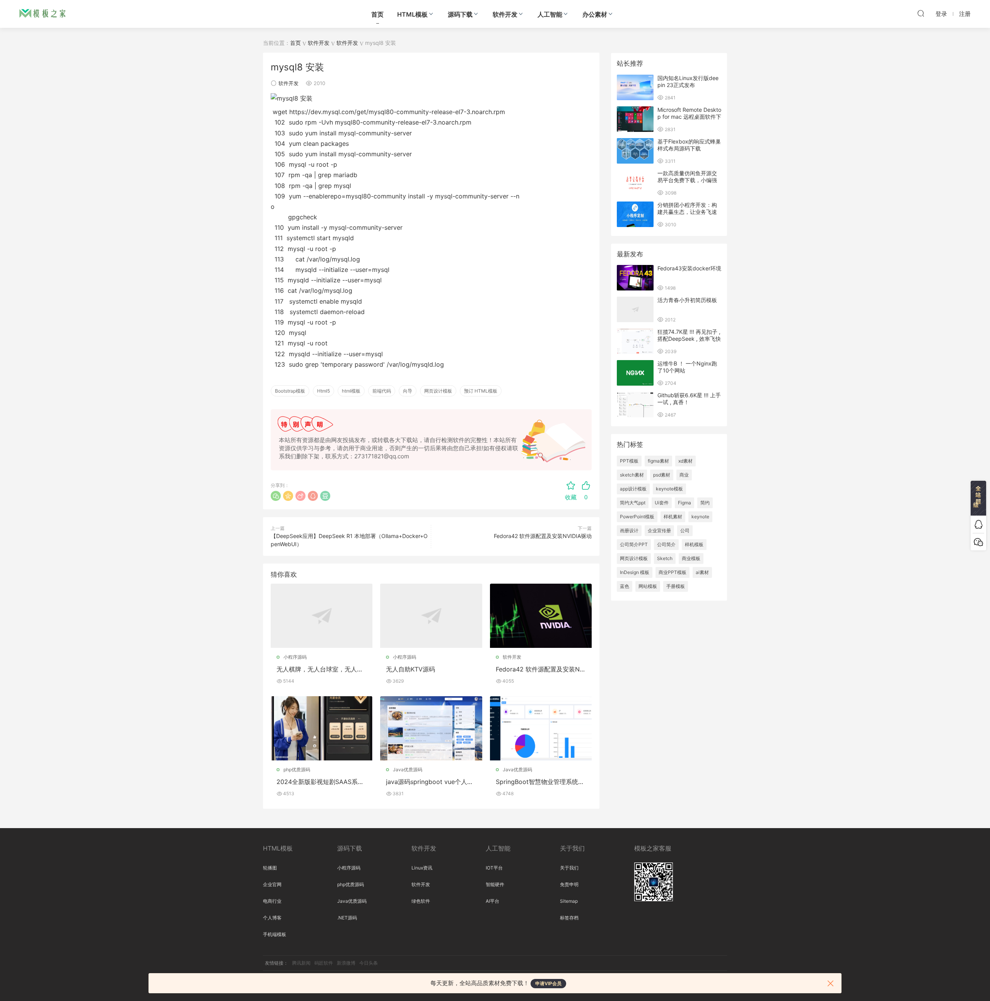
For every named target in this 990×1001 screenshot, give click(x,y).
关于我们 (569, 868)
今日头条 (368, 963)
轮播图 (270, 868)
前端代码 (381, 391)
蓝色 (624, 586)
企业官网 (272, 884)
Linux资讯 (421, 868)
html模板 (351, 391)
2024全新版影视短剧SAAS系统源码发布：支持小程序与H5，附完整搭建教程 (321, 782)
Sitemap (569, 901)
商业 (684, 475)
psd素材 (661, 475)
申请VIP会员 (548, 983)
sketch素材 (632, 475)
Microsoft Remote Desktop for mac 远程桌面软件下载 (689, 116)
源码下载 (460, 14)
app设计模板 (633, 489)
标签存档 (569, 918)
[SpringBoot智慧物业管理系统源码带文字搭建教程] (541, 728)
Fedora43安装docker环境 (689, 268)
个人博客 (272, 918)
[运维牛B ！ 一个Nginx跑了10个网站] (635, 373)
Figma (684, 503)
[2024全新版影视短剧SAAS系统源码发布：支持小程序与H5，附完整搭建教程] (321, 728)
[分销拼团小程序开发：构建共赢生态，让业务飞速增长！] (635, 214)
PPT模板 (629, 461)
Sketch (665, 558)
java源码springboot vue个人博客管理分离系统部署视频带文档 (429, 782)
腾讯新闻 (301, 963)
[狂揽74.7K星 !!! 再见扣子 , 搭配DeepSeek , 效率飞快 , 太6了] (635, 341)
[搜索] (921, 13)
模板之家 (42, 13)
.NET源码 (347, 918)
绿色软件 (420, 901)
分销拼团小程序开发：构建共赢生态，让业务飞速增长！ (687, 212)
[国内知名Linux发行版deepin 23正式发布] (635, 87)
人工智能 (550, 14)
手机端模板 (274, 934)
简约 (705, 503)
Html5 (323, 391)
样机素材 (673, 516)
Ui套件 (662, 503)
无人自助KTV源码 (410, 669)
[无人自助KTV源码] (431, 616)
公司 (685, 530)
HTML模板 (412, 14)
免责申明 (569, 884)
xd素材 (685, 461)
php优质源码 (296, 769)
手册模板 (675, 586)
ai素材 (702, 572)
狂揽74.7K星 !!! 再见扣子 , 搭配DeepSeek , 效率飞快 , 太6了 (689, 338)
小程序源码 (295, 656)
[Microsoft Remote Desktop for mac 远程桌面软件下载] (635, 119)
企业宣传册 (659, 530)
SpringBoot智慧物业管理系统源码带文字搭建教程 (540, 782)
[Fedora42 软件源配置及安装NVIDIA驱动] (541, 616)
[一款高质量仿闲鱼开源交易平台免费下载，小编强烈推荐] (635, 182)
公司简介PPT (634, 544)
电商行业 (272, 901)
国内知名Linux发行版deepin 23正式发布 (688, 81)
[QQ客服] (978, 524)
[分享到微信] (276, 496)
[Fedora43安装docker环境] (635, 277)
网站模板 (647, 586)
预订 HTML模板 (480, 391)
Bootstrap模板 (290, 391)
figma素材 (658, 461)
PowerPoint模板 (637, 516)
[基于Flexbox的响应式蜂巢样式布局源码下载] (635, 151)
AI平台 (492, 901)
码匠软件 (323, 963)
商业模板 (691, 558)
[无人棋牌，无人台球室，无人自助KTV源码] (321, 616)
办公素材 (594, 14)
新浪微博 (346, 963)
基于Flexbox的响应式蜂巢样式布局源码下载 (689, 145)
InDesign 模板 (634, 572)
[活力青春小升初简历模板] (635, 309)
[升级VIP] (978, 498)
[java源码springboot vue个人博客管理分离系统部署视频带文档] (431, 728)
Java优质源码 (407, 769)
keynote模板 (669, 489)
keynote (700, 516)
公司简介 (666, 544)
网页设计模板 (438, 391)
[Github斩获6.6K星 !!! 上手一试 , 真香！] (635, 404)
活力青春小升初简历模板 (687, 300)
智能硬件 (495, 884)
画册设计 (629, 530)
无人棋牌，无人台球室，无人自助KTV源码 (320, 669)
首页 (377, 14)
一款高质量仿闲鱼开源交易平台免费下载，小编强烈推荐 (687, 180)
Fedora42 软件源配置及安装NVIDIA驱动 (543, 536)
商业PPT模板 (672, 572)
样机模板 (694, 544)
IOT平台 (494, 868)
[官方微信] (978, 541)
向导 (407, 391)
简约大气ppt (632, 503)
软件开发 (505, 14)
